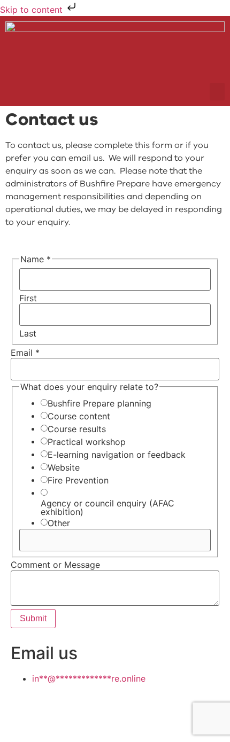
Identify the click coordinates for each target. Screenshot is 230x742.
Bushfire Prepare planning (99, 403)
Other (59, 523)
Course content (79, 416)
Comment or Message (55, 564)
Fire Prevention (78, 480)
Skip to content (32, 9)
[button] (217, 91)
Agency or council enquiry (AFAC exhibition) (107, 507)
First (28, 298)
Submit (33, 618)
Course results (77, 429)
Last (27, 333)
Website (64, 467)
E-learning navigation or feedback (117, 454)
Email (25, 352)
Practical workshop (87, 442)
